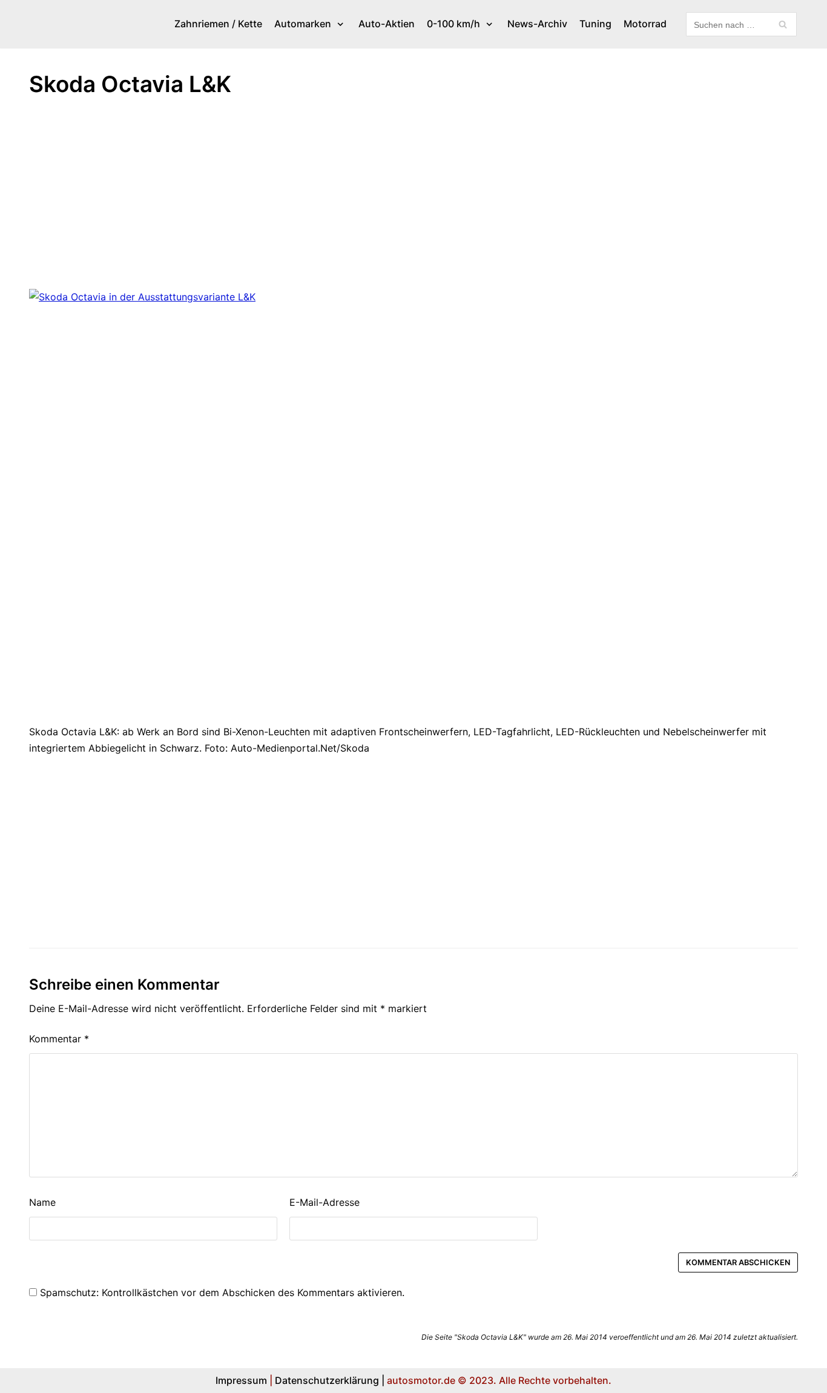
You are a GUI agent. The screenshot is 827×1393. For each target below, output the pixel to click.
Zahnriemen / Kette (218, 24)
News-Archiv (537, 24)
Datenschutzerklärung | (329, 1380)
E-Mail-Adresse (324, 1202)
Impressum (241, 1380)
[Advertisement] (392, 199)
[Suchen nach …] (741, 24)
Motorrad (645, 24)
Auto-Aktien (386, 24)
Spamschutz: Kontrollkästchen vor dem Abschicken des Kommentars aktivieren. (220, 1292)
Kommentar (59, 1039)
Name (42, 1202)
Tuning (595, 24)
